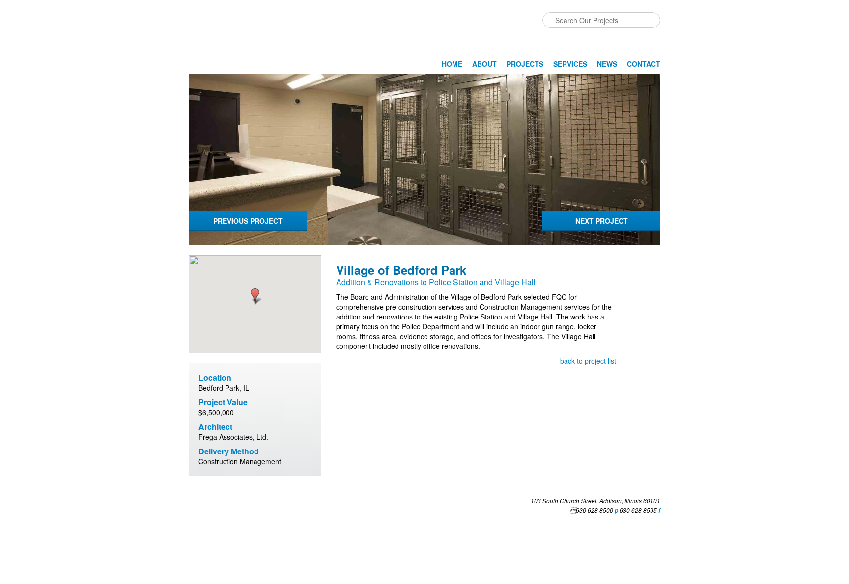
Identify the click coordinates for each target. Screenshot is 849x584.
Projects (525, 64)
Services (570, 64)
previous (248, 221)
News (607, 64)
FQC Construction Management (239, 42)
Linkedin (196, 503)
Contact (643, 64)
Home (452, 64)
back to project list (588, 361)
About (484, 64)
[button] (255, 297)
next (601, 221)
